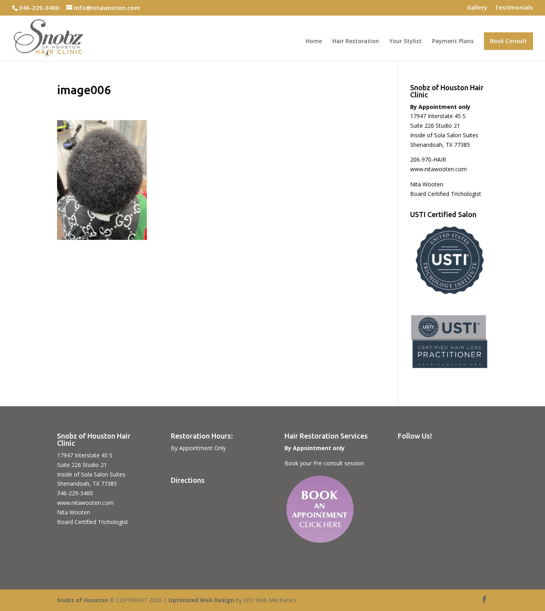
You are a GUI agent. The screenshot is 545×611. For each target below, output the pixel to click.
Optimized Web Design (201, 600)
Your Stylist (405, 41)
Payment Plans (453, 41)
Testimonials (514, 7)
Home (314, 41)
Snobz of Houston (82, 600)
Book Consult (508, 41)
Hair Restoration (355, 41)
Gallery (477, 7)
